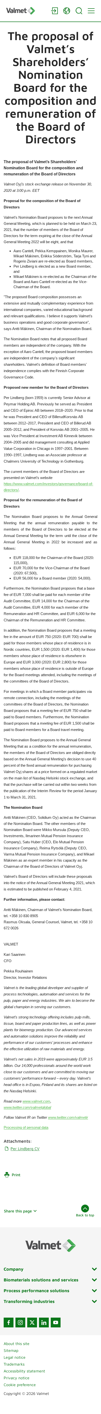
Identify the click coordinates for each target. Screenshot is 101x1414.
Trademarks (14, 1364)
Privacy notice (16, 1378)
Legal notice (14, 1357)
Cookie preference (20, 1384)
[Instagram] (20, 1322)
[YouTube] (56, 1322)
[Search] (79, 11)
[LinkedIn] (44, 1322)
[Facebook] (8, 1322)
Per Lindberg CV (25, 1148)
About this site (16, 1343)
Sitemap (11, 1350)
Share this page (18, 1211)
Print (16, 1175)
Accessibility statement (24, 1371)
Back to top (85, 1215)
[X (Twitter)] (32, 1322)
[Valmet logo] (26, 11)
